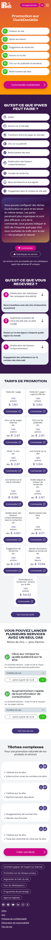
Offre (3, 911)
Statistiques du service (26, 254)
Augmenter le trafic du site (16, 879)
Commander (27, 248)
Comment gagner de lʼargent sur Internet (23, 866)
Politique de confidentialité (14, 918)
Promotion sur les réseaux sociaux (20, 873)
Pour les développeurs (14, 885)
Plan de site (6, 926)
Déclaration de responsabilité (15, 922)
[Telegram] (8, 904)
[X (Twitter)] (28, 904)
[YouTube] (13, 904)
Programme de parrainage (16, 891)
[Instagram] (23, 904)
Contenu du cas (14, 673)
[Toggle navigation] (47, 5)
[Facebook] (3, 904)
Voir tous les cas (25, 731)
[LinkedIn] (18, 904)
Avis (3, 915)
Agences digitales (12, 897)
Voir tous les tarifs (25, 614)
